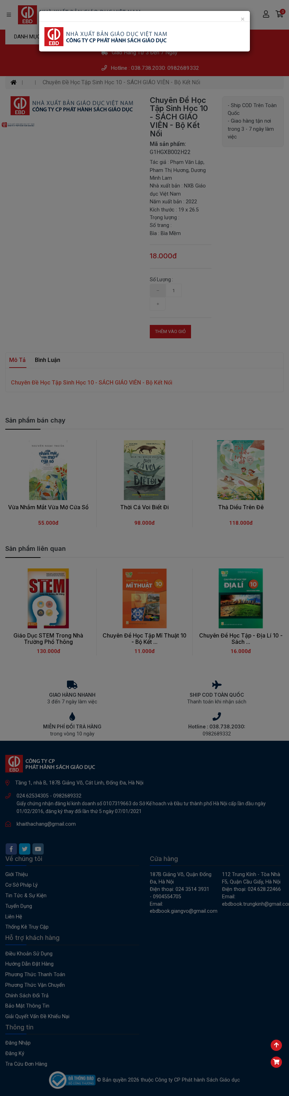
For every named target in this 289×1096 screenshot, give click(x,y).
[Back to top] (276, 1045)
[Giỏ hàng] (276, 1062)
